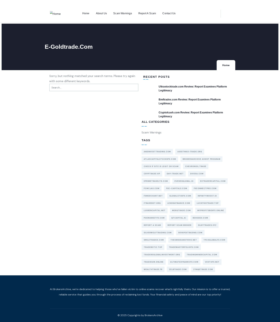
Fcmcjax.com (151, 188)
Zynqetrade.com (203, 269)
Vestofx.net (212, 262)
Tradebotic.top (153, 247)
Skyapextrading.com (190, 232)
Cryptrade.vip (152, 173)
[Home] (55, 13)
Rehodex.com (200, 218)
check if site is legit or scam (161, 166)
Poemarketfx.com (154, 218)
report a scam (152, 225)
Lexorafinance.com (178, 203)
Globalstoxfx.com (180, 196)
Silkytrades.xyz (207, 225)
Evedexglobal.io (184, 181)
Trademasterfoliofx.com (184, 247)
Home (226, 65)
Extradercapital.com (213, 181)
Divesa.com (197, 173)
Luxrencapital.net (154, 210)
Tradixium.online (153, 262)
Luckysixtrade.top (208, 203)
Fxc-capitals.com (176, 188)
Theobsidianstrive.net (183, 240)
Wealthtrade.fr (153, 269)
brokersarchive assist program (201, 159)
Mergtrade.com (181, 210)
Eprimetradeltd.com (156, 181)
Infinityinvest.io (207, 196)
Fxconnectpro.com (205, 188)
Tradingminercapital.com (202, 254)
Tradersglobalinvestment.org (162, 254)
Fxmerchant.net (153, 196)
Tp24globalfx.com (214, 240)
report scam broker (179, 225)
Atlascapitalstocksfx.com (160, 159)
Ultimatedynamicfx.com (184, 262)
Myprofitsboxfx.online (210, 210)
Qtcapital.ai (178, 218)
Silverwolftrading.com (158, 232)
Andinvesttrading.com (157, 151)
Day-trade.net (175, 173)
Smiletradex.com (154, 240)
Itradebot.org (152, 203)
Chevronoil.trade (195, 166)
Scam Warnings (151, 132)
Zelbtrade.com (178, 269)
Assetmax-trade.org (189, 151)
